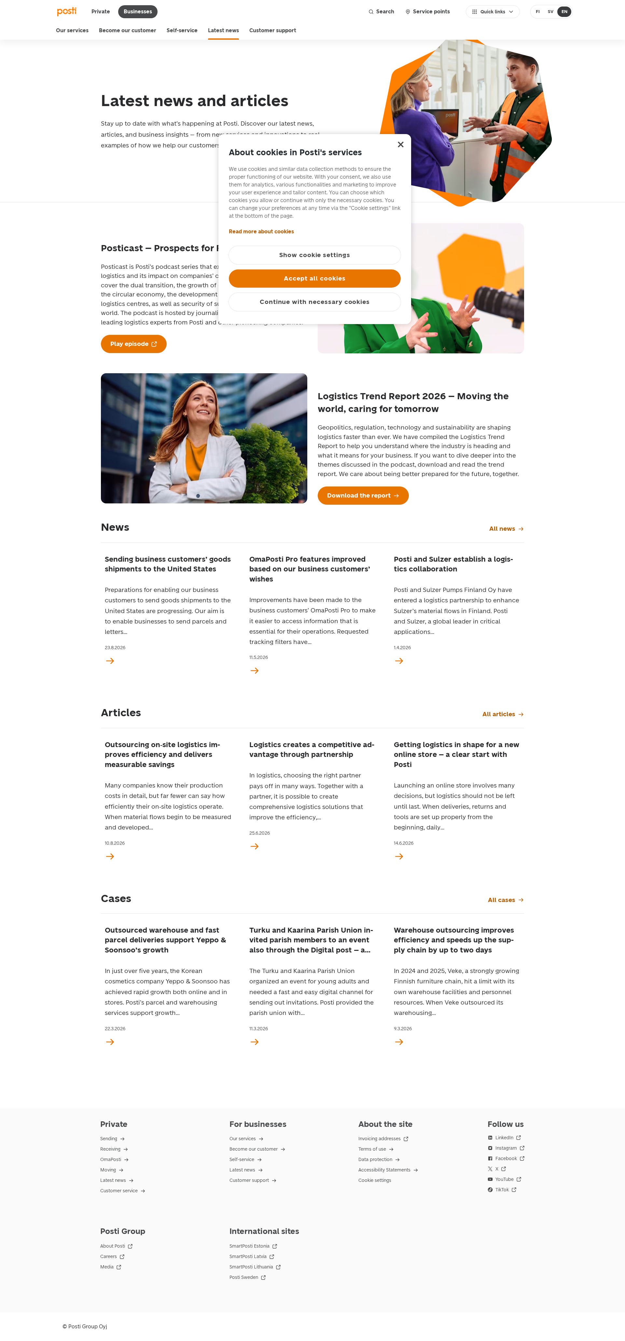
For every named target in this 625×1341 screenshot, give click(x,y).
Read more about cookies (261, 231)
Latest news (223, 30)
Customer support (272, 30)
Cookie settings (374, 1180)
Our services (72, 30)
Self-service (182, 30)
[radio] (538, 12)
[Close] (401, 144)
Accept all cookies (314, 278)
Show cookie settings (314, 255)
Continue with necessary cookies (315, 302)
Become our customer (127, 30)
